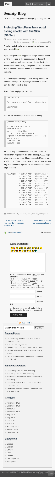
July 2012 (11, 415)
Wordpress (11, 214)
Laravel (10, 450)
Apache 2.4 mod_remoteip (17, 345)
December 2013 (13, 406)
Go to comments (23, 42)
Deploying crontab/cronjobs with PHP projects (25, 347)
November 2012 (13, 412)
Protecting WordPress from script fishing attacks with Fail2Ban (14, 223)
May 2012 (11, 418)
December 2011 (13, 432)
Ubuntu (10, 456)
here (17, 49)
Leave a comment (41, 42)
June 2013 (11, 409)
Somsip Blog (15, 13)
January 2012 (12, 429)
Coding (10, 444)
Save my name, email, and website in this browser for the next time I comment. (26, 309)
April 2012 (11, 421)
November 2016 (13, 403)
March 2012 (11, 424)
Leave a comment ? (14, 232)
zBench (41, 472)
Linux (29, 214)
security (35, 214)
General (10, 447)
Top (51, 473)
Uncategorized (13, 459)
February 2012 (13, 427)
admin (17, 39)
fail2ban (23, 214)
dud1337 (10, 377)
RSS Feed (26, 323)
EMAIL (39, 297)
